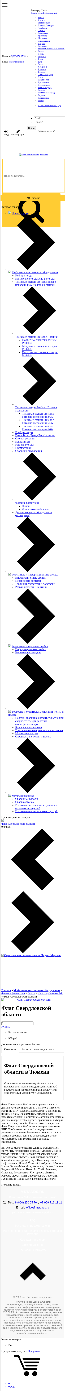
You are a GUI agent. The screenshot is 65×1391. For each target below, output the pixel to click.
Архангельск (43, 82)
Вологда (41, 90)
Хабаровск (42, 67)
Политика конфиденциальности (33, 1301)
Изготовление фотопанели (32, 1225)
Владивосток (43, 80)
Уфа (40, 61)
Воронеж (42, 56)
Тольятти (42, 69)
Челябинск (42, 28)
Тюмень (41, 72)
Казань (41, 51)
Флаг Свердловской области (18, 823)
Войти (31, 128)
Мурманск (42, 38)
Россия (41, 17)
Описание (10, 1049)
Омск (40, 77)
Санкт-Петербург (45, 74)
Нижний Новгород (46, 25)
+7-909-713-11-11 (51, 1202)
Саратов (41, 30)
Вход (6, 134)
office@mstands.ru (16, 62)
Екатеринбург (44, 23)
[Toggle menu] (4, 5)
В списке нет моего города (49, 105)
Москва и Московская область (51, 48)
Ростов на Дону (44, 87)
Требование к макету (32, 1250)
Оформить (34, 1351)
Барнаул (41, 95)
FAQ (32, 1220)
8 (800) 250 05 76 (26, 1202)
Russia (41, 100)
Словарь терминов (32, 1239)
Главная (6, 990)
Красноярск (43, 33)
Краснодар (42, 36)
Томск (40, 59)
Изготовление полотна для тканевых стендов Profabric (32, 1232)
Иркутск (41, 43)
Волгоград (42, 46)
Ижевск (41, 20)
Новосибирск (44, 85)
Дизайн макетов (32, 1244)
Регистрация (17, 134)
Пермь (41, 54)
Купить (5, 1026)
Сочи (40, 64)
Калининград (43, 98)
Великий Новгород (46, 93)
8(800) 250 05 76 (18, 56)
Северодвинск (44, 41)
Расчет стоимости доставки (38, 1049)
